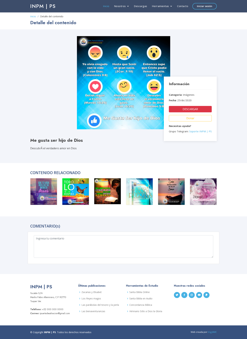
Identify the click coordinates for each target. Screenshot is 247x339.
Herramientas (160, 6)
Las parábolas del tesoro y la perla (100, 305)
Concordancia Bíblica (140, 305)
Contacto (182, 6)
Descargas (140, 6)
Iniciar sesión (204, 6)
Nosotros (120, 6)
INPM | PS (43, 6)
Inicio (106, 6)
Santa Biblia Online (139, 292)
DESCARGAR (190, 109)
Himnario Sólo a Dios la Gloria (145, 311)
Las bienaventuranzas (93, 311)
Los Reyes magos (91, 298)
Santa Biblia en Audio (140, 298)
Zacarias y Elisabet (91, 292)
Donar (190, 118)
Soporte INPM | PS (200, 131)
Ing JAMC (212, 331)
